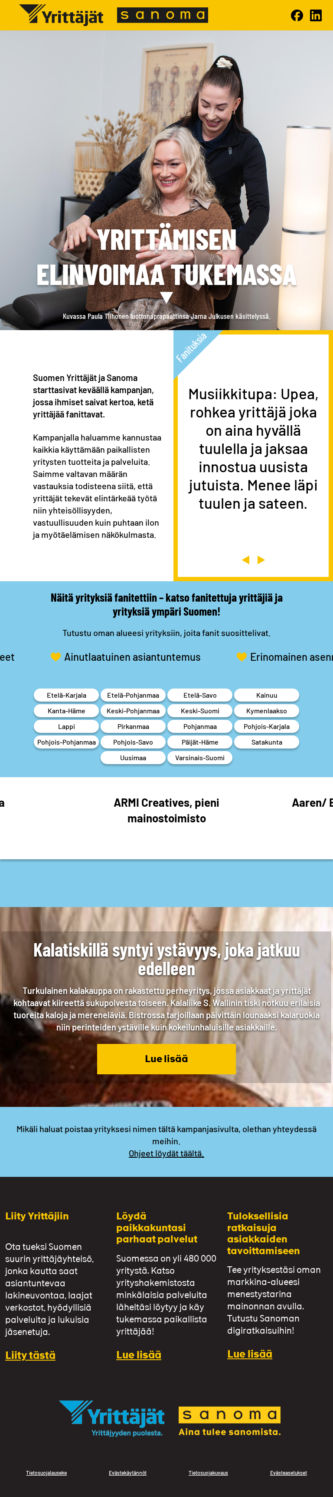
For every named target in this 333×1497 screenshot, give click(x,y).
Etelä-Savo (200, 695)
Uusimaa (133, 757)
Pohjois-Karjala (267, 726)
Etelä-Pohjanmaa (133, 695)
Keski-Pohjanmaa (133, 710)
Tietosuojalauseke (46, 1473)
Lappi (66, 726)
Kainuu (267, 695)
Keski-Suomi (200, 710)
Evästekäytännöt (128, 1473)
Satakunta (266, 742)
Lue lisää (166, 1060)
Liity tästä (30, 1356)
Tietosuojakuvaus (208, 1473)
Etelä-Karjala (66, 695)
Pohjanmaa (200, 726)
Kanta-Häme (66, 710)
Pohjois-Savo (133, 742)
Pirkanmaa (133, 726)
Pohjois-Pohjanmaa (66, 742)
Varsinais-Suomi (200, 757)
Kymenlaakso (266, 710)
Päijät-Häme (200, 742)
